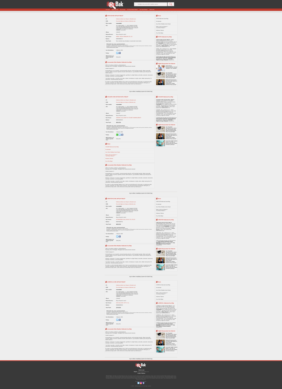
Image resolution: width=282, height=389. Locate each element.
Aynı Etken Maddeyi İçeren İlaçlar (163, 23)
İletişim (135, 371)
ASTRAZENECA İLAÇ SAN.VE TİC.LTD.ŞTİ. (125, 219)
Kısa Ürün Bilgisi (159, 33)
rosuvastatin (119, 23)
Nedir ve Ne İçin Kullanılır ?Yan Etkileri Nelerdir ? (162, 27)
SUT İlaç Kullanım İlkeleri (132, 9)
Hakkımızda (151, 9)
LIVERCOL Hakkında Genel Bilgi (163, 284)
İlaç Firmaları (122, 9)
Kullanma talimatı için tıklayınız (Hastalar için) (126, 18)
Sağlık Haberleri (115, 9)
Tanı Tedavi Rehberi (144, 9)
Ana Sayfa (108, 9)
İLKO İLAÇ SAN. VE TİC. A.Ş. (122, 302)
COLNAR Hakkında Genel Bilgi (112, 146)
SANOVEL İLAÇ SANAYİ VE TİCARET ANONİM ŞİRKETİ (128, 117)
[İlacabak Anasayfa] (115, 5)
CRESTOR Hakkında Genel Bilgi (163, 201)
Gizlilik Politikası (141, 373)
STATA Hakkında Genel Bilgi (162, 18)
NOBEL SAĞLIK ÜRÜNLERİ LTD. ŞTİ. (124, 36)
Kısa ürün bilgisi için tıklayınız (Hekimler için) (125, 21)
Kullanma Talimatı (160, 30)
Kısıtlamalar (158, 21)
